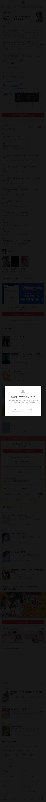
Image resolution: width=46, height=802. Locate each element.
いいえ (16, 409)
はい (30, 409)
